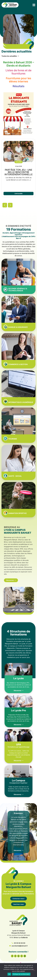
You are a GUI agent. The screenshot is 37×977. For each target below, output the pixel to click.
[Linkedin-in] (18, 956)
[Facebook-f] (12, 956)
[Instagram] (15, 956)
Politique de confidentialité (21, 974)
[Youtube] (24, 956)
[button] (33, 5)
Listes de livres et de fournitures (18, 72)
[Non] (34, 970)
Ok (9, 974)
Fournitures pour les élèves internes (18, 80)
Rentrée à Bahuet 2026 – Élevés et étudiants (18, 64)
